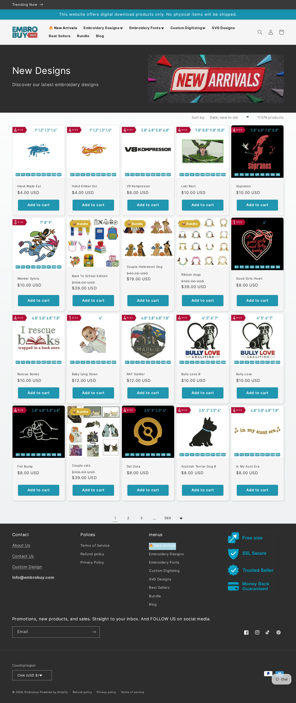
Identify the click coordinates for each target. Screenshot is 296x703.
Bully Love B (190, 374)
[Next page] (181, 518)
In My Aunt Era (247, 466)
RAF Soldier (136, 374)
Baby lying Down (85, 374)
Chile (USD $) (28, 675)
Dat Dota (133, 466)
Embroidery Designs (166, 554)
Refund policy (92, 554)
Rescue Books (28, 374)
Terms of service (132, 692)
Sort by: (198, 117)
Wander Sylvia (28, 278)
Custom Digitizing (164, 571)
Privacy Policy (92, 562)
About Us (21, 545)
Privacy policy (106, 692)
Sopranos (243, 186)
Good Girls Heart (249, 278)
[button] (103, 28)
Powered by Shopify (54, 692)
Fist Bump (25, 466)
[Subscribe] (94, 632)
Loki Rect (188, 186)
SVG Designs (160, 579)
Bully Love (244, 374)
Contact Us (23, 556)
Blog (153, 604)
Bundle (155, 596)
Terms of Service (95, 545)
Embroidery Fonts (164, 562)
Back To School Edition (90, 276)
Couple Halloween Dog (145, 267)
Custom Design (27, 566)
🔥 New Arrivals (162, 545)
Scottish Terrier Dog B (198, 466)
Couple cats (81, 465)
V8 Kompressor (139, 186)
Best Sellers (159, 587)
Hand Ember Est (84, 186)
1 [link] (115, 518)
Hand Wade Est (29, 186)
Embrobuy (32, 692)
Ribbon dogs (191, 274)
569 (167, 518)
